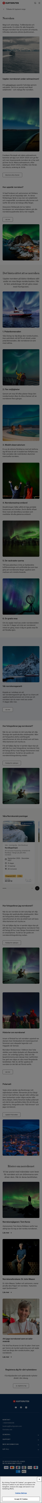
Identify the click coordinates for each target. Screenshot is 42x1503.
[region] (21, 1489)
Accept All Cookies (20, 1499)
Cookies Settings (21, 1493)
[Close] (39, 1479)
